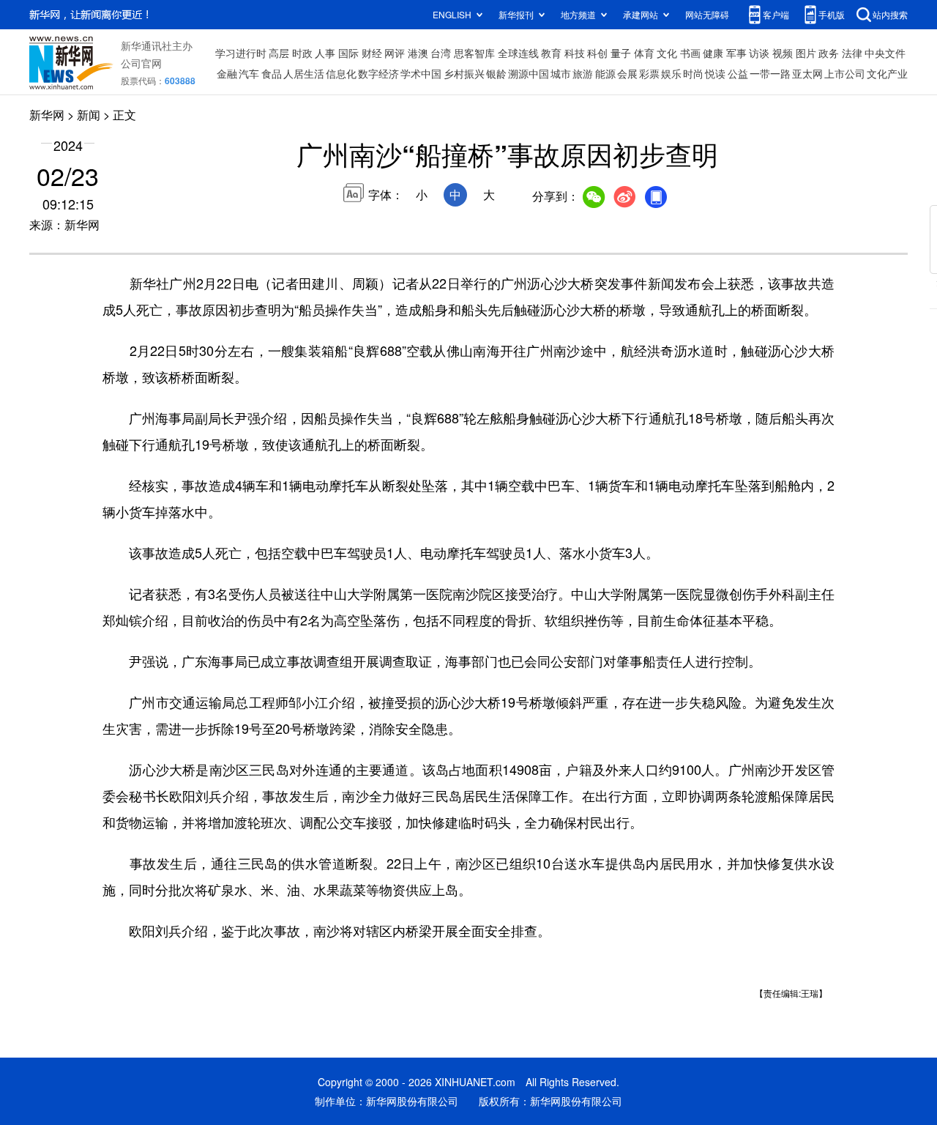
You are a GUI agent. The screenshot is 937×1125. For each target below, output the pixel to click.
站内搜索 (890, 14)
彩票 (649, 73)
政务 (828, 52)
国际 (348, 52)
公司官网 (141, 63)
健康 (713, 52)
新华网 (46, 114)
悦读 (715, 73)
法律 (852, 52)
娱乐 (671, 73)
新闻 (88, 114)
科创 (597, 52)
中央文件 (885, 52)
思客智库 (474, 52)
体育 (644, 52)
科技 (574, 52)
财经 (372, 52)
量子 (621, 52)
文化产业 (887, 73)
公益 (738, 73)
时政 (302, 52)
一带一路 (770, 73)
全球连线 (518, 52)
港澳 (418, 52)
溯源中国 (528, 73)
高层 (279, 52)
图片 (806, 52)
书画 (690, 52)
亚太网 (807, 73)
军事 (736, 52)
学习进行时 (240, 52)
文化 (667, 52)
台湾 (440, 52)
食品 (271, 73)
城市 (560, 73)
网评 (394, 52)
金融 (227, 73)
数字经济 (378, 73)
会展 (627, 73)
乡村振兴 (464, 73)
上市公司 (844, 73)
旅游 (582, 73)
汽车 (249, 73)
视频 (782, 52)
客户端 (776, 14)
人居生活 (303, 73)
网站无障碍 (707, 14)
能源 (605, 73)
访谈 (759, 52)
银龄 (496, 73)
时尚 (693, 73)
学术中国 (420, 73)
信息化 (341, 73)
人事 (325, 52)
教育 (551, 52)
